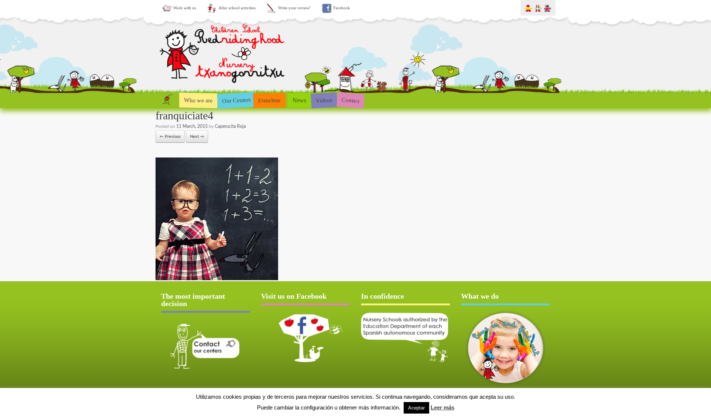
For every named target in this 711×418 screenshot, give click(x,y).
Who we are (198, 100)
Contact (350, 100)
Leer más (442, 407)
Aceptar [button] (416, 408)
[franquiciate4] (217, 278)
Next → (197, 137)
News (299, 100)
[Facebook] (305, 338)
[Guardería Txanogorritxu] (223, 84)
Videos (324, 99)
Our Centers (236, 100)
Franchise (269, 100)
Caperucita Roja (230, 126)
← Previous (170, 137)
